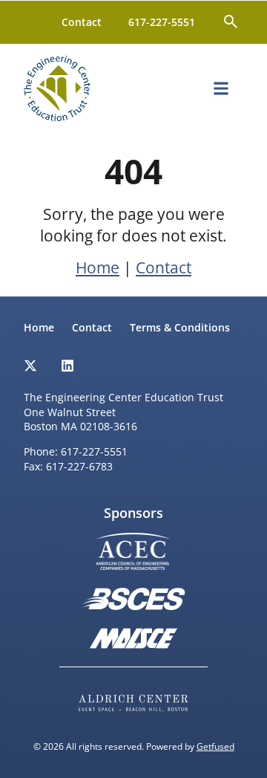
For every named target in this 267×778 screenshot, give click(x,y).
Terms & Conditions (180, 327)
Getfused (215, 746)
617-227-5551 (161, 22)
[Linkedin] (67, 365)
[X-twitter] (30, 365)
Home (97, 267)
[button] (221, 88)
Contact (82, 22)
